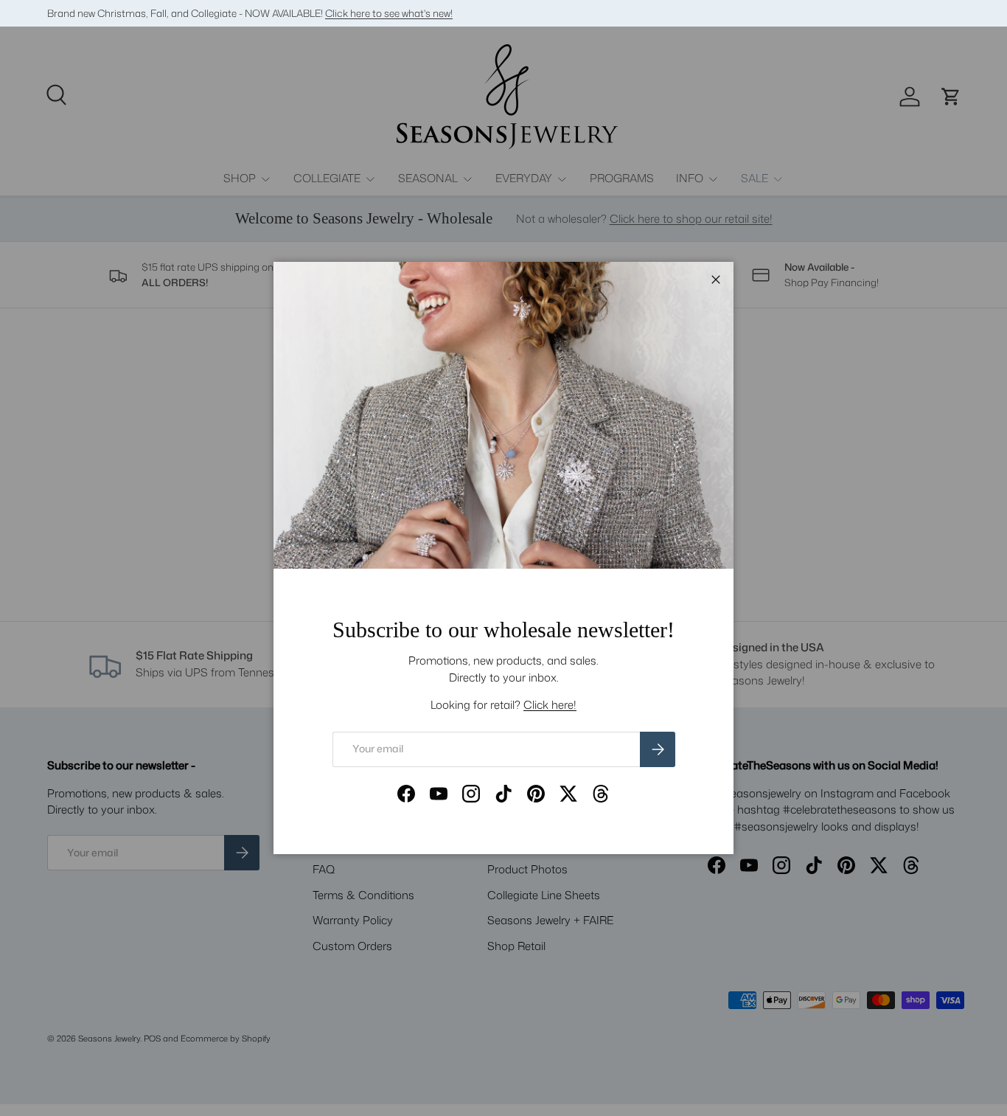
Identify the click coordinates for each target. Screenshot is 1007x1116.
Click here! (549, 705)
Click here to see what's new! (389, 13)
